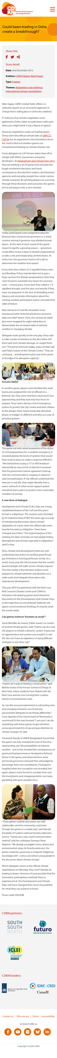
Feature (16, 81)
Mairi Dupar (37, 76)
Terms (35, 1016)
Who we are (23, 1016)
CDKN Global (23, 76)
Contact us (7, 1016)
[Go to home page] (21, 9)
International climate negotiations (24, 91)
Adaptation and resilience (29, 87)
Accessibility (48, 1016)
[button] (51, 9)
